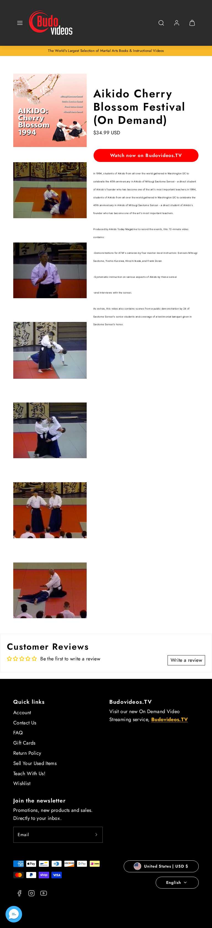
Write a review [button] (186, 660)
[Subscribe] (96, 835)
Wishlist (21, 783)
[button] (19, 23)
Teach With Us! (29, 773)
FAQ (18, 732)
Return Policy (27, 753)
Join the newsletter (39, 801)
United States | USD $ (166, 866)
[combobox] (161, 25)
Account (22, 712)
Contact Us (24, 722)
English (173, 882)
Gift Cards (24, 742)
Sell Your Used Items (35, 763)
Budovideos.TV (130, 702)
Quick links (29, 702)
